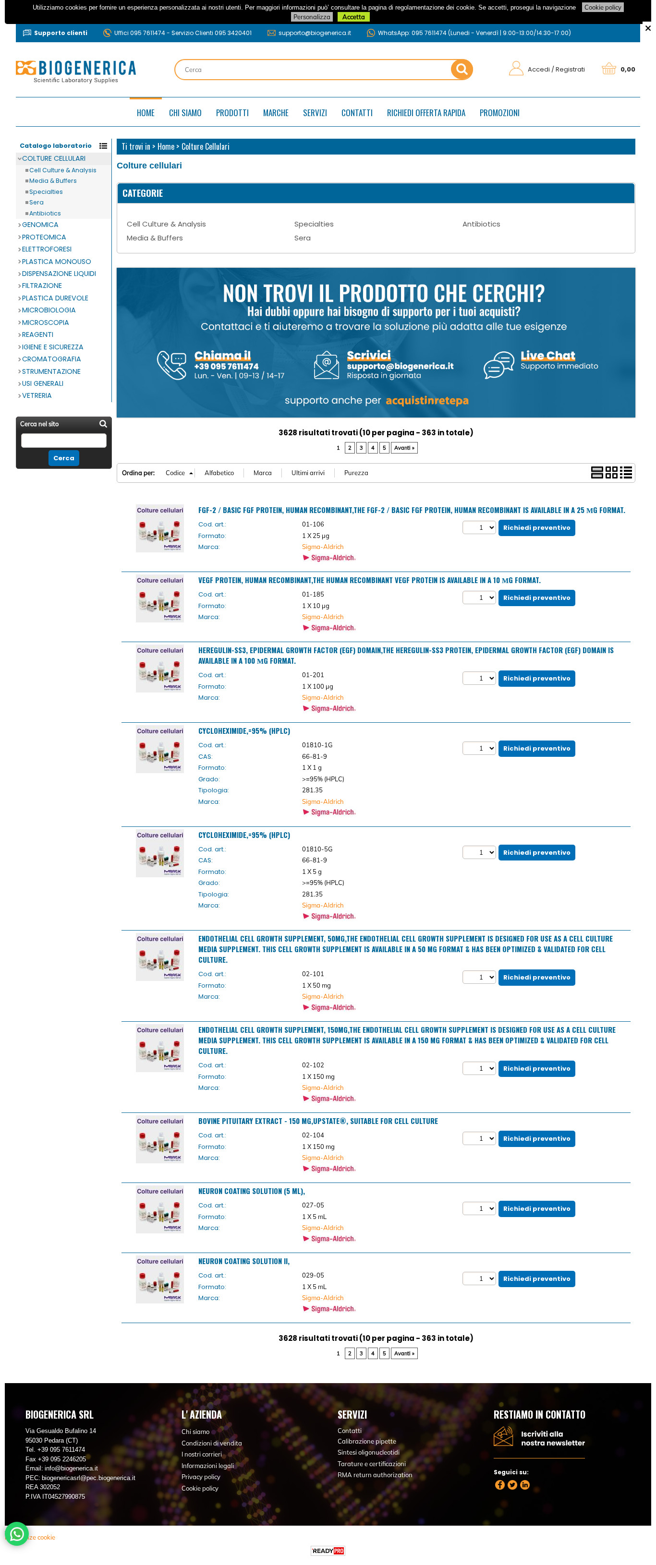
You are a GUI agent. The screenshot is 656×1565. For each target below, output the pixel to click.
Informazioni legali (208, 1465)
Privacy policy (201, 1477)
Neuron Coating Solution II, (244, 1260)
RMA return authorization (375, 1475)
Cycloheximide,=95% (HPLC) (244, 730)
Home (146, 113)
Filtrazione (42, 285)
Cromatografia (51, 359)
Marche (276, 113)
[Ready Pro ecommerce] (328, 1550)
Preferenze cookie (30, 1537)
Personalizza (311, 17)
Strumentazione (51, 371)
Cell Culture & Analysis (63, 170)
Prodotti (232, 113)
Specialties (46, 192)
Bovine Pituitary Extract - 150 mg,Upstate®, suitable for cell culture (318, 1120)
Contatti (357, 113)
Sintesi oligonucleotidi (369, 1452)
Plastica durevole (55, 298)
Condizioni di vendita (212, 1443)
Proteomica (44, 237)
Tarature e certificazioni (372, 1464)
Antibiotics (45, 213)
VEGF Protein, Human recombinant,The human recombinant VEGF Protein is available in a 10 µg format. (369, 579)
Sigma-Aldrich (323, 546)
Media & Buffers (53, 181)
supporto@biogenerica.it (315, 33)
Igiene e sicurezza (53, 347)
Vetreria (37, 395)
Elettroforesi (47, 249)
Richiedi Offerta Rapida (426, 113)
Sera (36, 202)
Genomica (40, 224)
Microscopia (45, 322)
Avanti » (404, 447)
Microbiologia (49, 310)
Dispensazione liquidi (59, 273)
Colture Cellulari (53, 158)
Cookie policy (602, 7)
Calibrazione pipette (367, 1441)
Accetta (353, 17)
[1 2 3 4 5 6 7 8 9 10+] (480, 527)
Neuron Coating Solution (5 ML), (251, 1190)
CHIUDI (648, 27)
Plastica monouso (56, 261)
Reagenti (37, 334)
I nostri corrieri (202, 1454)
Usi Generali (42, 383)
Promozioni (500, 113)
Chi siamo (185, 113)
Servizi (315, 113)
